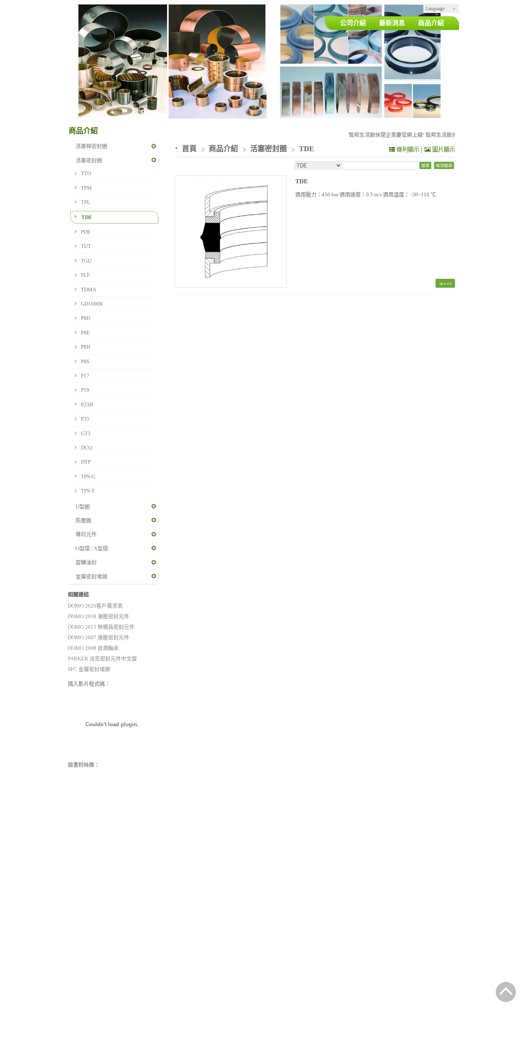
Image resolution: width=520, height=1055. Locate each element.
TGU (86, 261)
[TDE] (231, 232)
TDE (86, 217)
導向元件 (86, 534)
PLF (85, 275)
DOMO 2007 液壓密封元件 (98, 637)
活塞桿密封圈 (91, 146)
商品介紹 (224, 149)
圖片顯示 (443, 149)
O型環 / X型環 (92, 548)
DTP (86, 462)
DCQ (86, 448)
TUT (86, 246)
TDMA (88, 290)
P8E (85, 333)
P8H (85, 347)
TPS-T (88, 491)
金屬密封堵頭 (91, 576)
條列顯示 (408, 149)
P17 (85, 376)
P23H (87, 405)
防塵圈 (83, 520)
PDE (86, 232)
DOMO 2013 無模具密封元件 (101, 627)
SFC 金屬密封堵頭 (89, 669)
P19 (85, 390)
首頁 (189, 149)
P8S (85, 361)
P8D (85, 318)
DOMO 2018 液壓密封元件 (98, 616)
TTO (86, 173)
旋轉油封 (86, 562)
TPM (86, 188)
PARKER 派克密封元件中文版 (102, 659)
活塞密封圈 (89, 160)
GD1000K (92, 304)
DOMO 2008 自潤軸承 (93, 648)
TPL (85, 202)
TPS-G (88, 476)
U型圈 (83, 507)
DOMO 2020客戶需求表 (95, 606)
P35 (85, 419)
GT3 (86, 433)
